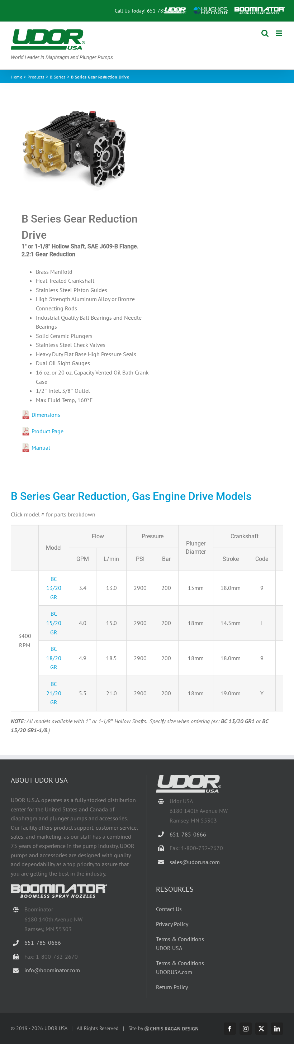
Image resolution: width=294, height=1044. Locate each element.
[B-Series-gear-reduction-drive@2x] (76, 148)
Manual (41, 447)
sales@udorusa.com (195, 862)
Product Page (47, 431)
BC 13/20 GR (53, 588)
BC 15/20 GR (53, 622)
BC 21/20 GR (53, 693)
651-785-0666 (163, 10)
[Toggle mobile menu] (279, 33)
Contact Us (169, 908)
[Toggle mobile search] (265, 33)
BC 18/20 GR (53, 658)
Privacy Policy (172, 924)
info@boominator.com (52, 970)
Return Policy (172, 987)
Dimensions (46, 414)
